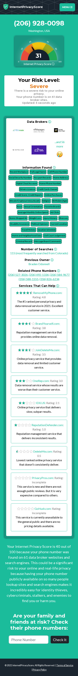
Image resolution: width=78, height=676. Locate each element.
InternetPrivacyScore (26, 7)
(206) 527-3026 (18, 274)
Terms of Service (64, 665)
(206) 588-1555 (28, 279)
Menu (66, 7)
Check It (60, 639)
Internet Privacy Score (39, 64)
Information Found (39, 167)
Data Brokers (39, 122)
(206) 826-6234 (49, 279)
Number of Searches (39, 249)
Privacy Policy (40, 669)
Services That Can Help (39, 286)
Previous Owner (39, 260)
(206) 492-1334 (39, 274)
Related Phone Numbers (39, 271)
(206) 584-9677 (59, 274)
